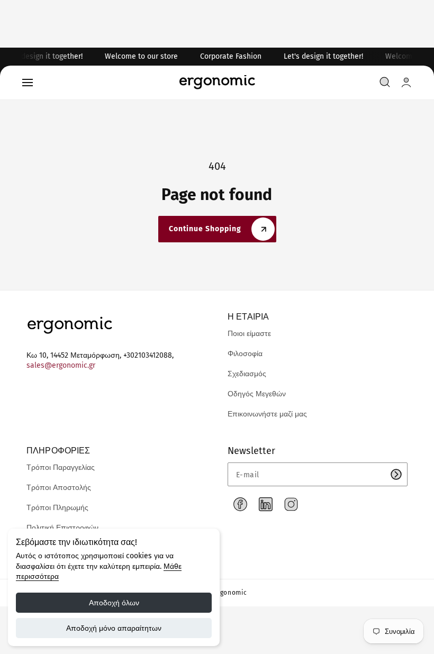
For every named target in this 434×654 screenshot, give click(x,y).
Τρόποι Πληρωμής (57, 507)
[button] (27, 82)
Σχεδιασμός (247, 373)
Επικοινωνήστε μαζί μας (267, 414)
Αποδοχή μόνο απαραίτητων (113, 628)
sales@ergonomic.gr (60, 365)
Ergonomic (230, 592)
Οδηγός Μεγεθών (257, 393)
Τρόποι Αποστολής (58, 487)
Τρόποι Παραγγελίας (60, 467)
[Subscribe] (396, 474)
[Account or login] (406, 82)
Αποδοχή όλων (114, 602)
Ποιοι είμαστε (249, 333)
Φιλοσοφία (245, 353)
